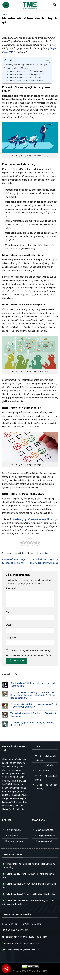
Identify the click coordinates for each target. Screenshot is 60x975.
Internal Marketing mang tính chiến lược (26, 80)
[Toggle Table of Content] (46, 60)
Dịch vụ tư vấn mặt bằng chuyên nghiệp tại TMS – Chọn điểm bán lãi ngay (33, 705)
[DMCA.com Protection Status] (30, 967)
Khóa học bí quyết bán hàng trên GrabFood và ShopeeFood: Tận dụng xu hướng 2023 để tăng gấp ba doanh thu (33, 695)
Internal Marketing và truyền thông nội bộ (27, 74)
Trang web (11, 637)
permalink (44, 553)
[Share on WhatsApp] (22, 543)
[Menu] (5, 5)
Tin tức (5, 15)
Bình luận (11, 588)
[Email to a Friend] (37, 543)
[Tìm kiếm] (54, 4)
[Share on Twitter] (32, 543)
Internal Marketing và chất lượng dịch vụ (26, 71)
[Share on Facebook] (27, 543)
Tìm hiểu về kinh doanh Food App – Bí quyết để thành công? (33, 714)
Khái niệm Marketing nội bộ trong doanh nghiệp (27, 64)
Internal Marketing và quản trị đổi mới (25, 77)
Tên (8, 612)
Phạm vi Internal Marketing (18, 68)
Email (9, 625)
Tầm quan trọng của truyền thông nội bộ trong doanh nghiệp (32, 724)
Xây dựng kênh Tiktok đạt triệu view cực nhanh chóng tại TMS (33, 684)
